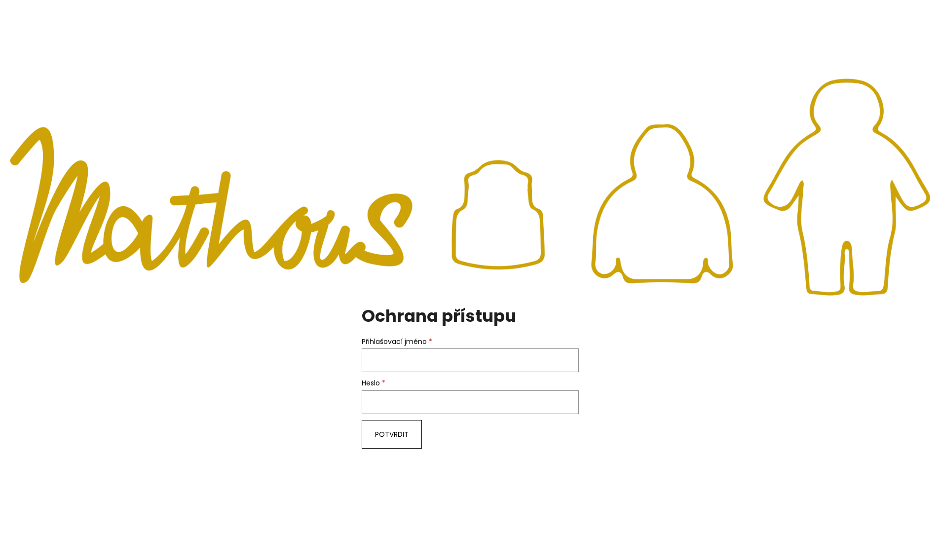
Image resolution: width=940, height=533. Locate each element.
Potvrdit (392, 434)
